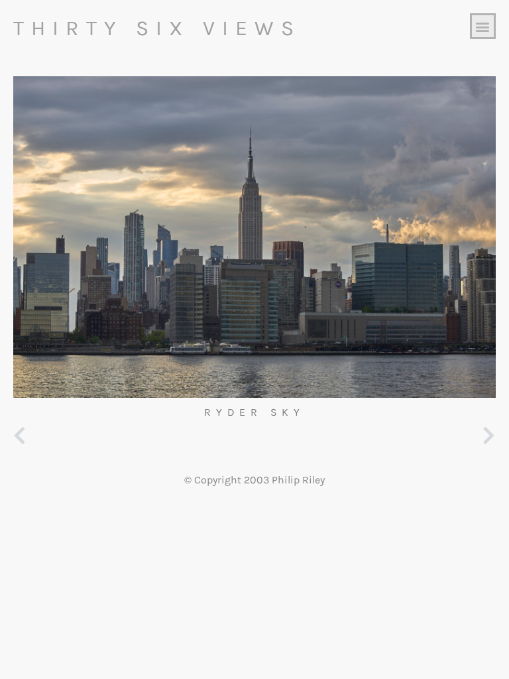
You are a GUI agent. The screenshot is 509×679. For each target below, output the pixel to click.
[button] (483, 26)
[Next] (375, 437)
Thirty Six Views (157, 28)
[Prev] (133, 437)
